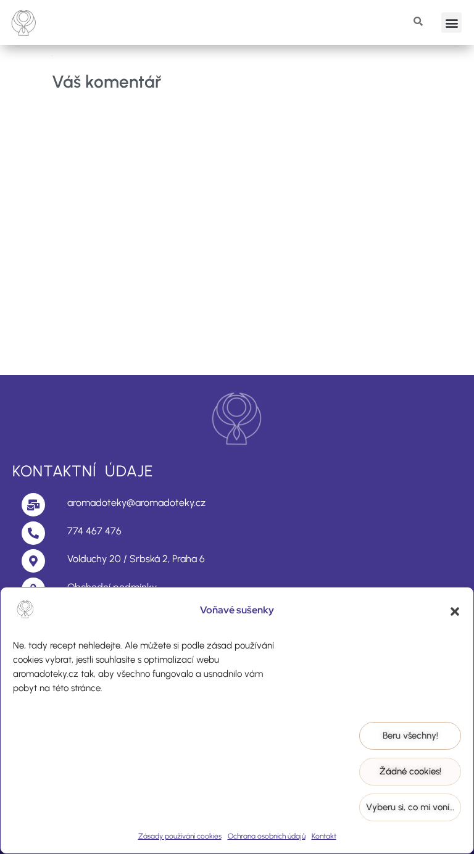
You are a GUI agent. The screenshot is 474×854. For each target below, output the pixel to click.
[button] (455, 611)
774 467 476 (94, 531)
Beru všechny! (410, 735)
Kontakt (324, 836)
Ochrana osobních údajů (267, 836)
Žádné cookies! (410, 771)
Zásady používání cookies (180, 836)
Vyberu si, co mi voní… (410, 807)
